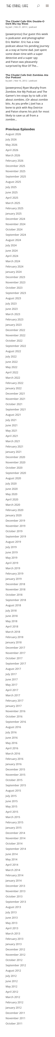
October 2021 (14, 404)
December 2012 (15, 949)
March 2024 (13, 261)
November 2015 (15, 774)
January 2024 (14, 272)
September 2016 (16, 721)
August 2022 (13, 351)
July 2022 (11, 356)
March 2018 (13, 631)
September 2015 (16, 785)
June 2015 (12, 801)
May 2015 (11, 806)
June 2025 (12, 192)
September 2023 (16, 293)
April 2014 (12, 864)
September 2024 (16, 234)
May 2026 (11, 144)
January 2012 (14, 1007)
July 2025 (11, 187)
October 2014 (14, 843)
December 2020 (15, 457)
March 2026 (13, 155)
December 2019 (15, 520)
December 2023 (15, 277)
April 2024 (12, 256)
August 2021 (13, 414)
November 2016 (15, 711)
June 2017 (12, 679)
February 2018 (14, 637)
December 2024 (15, 219)
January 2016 (14, 764)
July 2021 (11, 420)
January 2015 (14, 827)
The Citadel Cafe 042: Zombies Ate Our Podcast (27, 76)
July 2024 (11, 245)
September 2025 (16, 176)
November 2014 (15, 838)
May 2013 (11, 923)
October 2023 (14, 287)
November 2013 (15, 891)
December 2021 (15, 393)
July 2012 (11, 976)
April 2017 (12, 690)
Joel (10, 27)
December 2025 (15, 166)
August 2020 (13, 478)
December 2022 (15, 330)
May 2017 (11, 684)
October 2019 (14, 531)
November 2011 (15, 1018)
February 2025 (14, 208)
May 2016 (11, 743)
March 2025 (13, 203)
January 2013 (14, 944)
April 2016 (12, 748)
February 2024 (14, 266)
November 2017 (15, 653)
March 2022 (13, 377)
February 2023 (14, 319)
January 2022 (14, 388)
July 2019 (11, 547)
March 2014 (13, 870)
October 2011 (14, 1023)
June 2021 (12, 425)
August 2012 (13, 970)
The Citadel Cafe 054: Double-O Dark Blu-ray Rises (25, 22)
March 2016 (13, 753)
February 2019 (14, 573)
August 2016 (13, 727)
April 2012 (12, 991)
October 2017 (14, 658)
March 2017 (13, 695)
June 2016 (12, 737)
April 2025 (12, 197)
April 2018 (12, 626)
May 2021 (11, 430)
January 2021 (14, 452)
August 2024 (13, 240)
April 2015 (12, 811)
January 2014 (14, 880)
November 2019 (15, 526)
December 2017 (15, 647)
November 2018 (15, 589)
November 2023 (15, 282)
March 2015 (13, 817)
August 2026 (13, 134)
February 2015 (14, 822)
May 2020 (11, 494)
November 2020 (15, 462)
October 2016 (14, 716)
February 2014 (14, 875)
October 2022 (14, 340)
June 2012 (12, 981)
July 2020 (11, 483)
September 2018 (16, 600)
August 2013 (13, 907)
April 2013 (12, 928)
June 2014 (12, 854)
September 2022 (16, 346)
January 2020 (14, 515)
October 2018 (14, 594)
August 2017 (13, 669)
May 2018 (11, 621)
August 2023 (13, 298)
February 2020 (14, 510)
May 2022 (11, 367)
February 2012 (14, 1002)
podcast (33, 27)
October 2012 (14, 960)
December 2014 (15, 833)
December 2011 (15, 1013)
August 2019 (13, 541)
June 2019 (12, 552)
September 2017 (16, 663)
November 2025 (15, 171)
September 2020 (16, 473)
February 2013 (14, 939)
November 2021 (15, 399)
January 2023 (14, 324)
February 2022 (14, 383)
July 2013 (11, 912)
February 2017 (14, 700)
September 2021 (16, 409)
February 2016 (14, 759)
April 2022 (12, 372)
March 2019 (13, 568)
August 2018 (13, 605)
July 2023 (11, 303)
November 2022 (15, 335)
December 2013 (15, 886)
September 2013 (16, 901)
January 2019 (14, 579)
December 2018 (15, 584)
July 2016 (11, 732)
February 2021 (14, 446)
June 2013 (12, 917)
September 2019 (16, 536)
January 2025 (14, 213)
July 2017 (11, 674)
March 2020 (13, 504)
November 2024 (15, 224)
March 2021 (13, 441)
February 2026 (14, 160)
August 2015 (13, 790)
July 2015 (11, 796)
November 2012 (15, 954)
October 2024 (14, 229)
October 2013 (14, 896)
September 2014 (16, 849)
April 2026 (12, 150)
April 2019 (12, 563)
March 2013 (13, 933)
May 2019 (11, 557)
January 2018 (14, 642)
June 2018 (12, 616)
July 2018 (11, 610)
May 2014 (11, 859)
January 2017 (14, 706)
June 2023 (12, 309)
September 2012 (16, 965)
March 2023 (13, 314)
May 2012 (11, 986)
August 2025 (13, 182)
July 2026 (11, 139)
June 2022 (12, 362)
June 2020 (12, 489)
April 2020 (12, 499)
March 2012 (13, 997)
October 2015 (14, 780)
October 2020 (14, 467)
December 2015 (15, 769)
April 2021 (12, 436)
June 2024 (12, 250)
